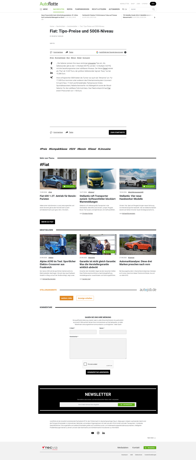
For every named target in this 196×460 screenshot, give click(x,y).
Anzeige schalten (85, 298)
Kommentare (58, 52)
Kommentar (73, 336)
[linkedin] (103, 433)
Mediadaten (122, 447)
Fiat (108, 88)
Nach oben (151, 438)
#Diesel (92, 149)
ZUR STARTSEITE (117, 132)
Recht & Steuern (99, 9)
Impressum (124, 455)
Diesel (105, 68)
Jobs (138, 3)
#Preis (43, 149)
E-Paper (145, 3)
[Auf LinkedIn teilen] (51, 72)
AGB (131, 455)
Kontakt (136, 447)
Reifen (69, 9)
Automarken (114, 9)
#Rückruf (91, 192)
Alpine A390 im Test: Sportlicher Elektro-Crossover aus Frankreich (58, 264)
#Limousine (104, 149)
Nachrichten (58, 9)
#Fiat (44, 164)
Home (52, 26)
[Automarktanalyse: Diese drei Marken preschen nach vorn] (137, 244)
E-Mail (72, 328)
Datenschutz (138, 455)
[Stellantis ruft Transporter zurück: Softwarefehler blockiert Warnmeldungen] (98, 179)
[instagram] (98, 433)
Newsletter (124, 3)
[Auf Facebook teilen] (51, 63)
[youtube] (92, 433)
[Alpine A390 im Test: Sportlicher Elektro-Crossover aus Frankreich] (58, 244)
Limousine (92, 63)
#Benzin (81, 149)
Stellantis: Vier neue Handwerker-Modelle (131, 197)
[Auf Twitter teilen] (51, 68)
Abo (153, 3)
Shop (133, 3)
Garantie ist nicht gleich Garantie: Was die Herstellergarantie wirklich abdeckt (98, 264)
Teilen (71, 52)
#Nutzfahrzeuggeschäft (135, 192)
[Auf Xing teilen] (51, 77)
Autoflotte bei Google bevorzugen (111, 52)
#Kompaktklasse (58, 149)
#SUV (72, 149)
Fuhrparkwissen (82, 9)
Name (101, 328)
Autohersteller (72, 26)
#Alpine (50, 257)
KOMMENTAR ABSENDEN (98, 372)
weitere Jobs (66, 298)
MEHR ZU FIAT (47, 222)
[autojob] (148, 290)
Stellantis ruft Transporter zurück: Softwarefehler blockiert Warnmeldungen (97, 199)
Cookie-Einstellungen (150, 455)
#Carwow (131, 257)
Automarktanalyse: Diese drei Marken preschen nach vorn (135, 263)
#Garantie (91, 257)
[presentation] (154, 17)
